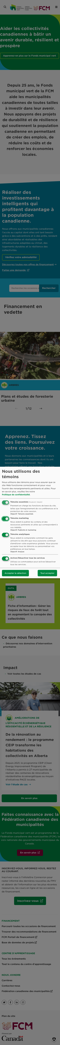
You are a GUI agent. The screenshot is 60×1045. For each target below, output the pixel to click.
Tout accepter (47, 573)
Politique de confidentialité (16, 495)
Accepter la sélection (15, 573)
